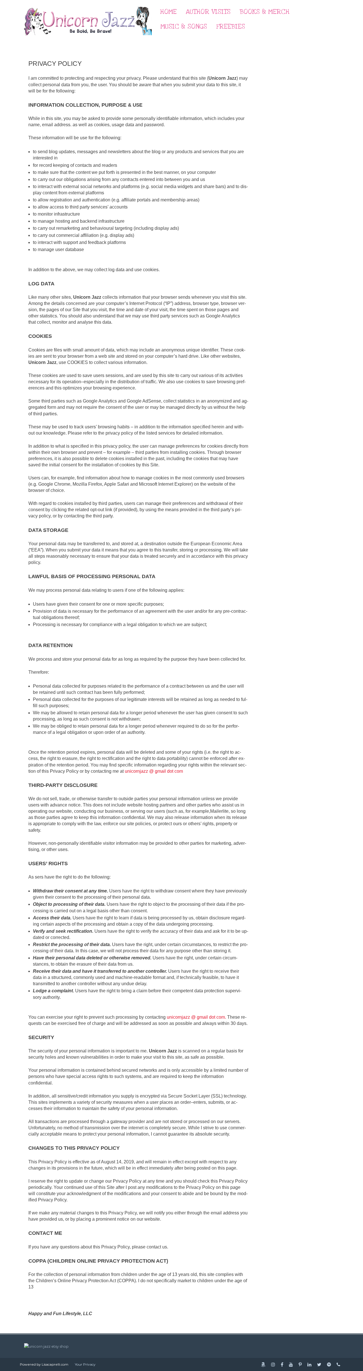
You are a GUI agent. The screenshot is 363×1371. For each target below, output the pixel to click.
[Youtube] (291, 1364)
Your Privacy (85, 1364)
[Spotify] (329, 1364)
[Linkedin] (309, 1364)
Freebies (230, 26)
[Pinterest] (300, 1364)
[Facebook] (282, 1364)
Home (168, 11)
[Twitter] (319, 1364)
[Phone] (338, 1364)
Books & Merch (265, 11)
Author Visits (208, 11)
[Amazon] (263, 1364)
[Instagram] (273, 1364)
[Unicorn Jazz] (88, 40)
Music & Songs (184, 26)
